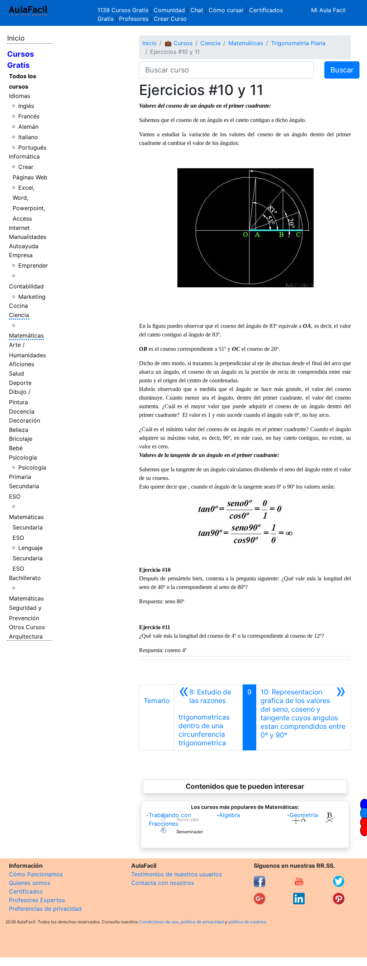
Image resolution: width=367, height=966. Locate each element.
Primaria (20, 476)
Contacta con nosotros (162, 882)
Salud (16, 373)
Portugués (32, 147)
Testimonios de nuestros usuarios (176, 874)
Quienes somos (29, 882)
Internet (19, 227)
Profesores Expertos (37, 900)
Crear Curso (170, 18)
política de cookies (247, 921)
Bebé (16, 448)
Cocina (18, 305)
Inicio (15, 38)
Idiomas (19, 95)
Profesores (133, 18)
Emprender (33, 265)
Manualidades (27, 236)
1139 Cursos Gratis (123, 10)
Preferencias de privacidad (45, 908)
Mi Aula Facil (328, 10)
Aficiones (21, 364)
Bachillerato (25, 577)
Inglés (26, 105)
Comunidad (169, 10)
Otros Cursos (27, 627)
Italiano (28, 137)
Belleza (18, 429)
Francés (28, 116)
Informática (24, 156)
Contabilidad (26, 286)
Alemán (28, 126)
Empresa (21, 255)
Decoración (24, 420)
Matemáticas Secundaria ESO (26, 527)
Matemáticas (26, 335)
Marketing (32, 296)
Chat (196, 10)
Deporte (20, 382)
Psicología (23, 457)
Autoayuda (23, 246)
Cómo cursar (226, 10)
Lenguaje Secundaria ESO (28, 558)
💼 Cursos (178, 43)
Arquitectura (26, 636)
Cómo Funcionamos (36, 874)
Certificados (26, 891)
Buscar (341, 70)
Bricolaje (20, 438)
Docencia (21, 411)
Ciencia (19, 315)
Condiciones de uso (158, 921)
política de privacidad (202, 921)
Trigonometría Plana (298, 43)
